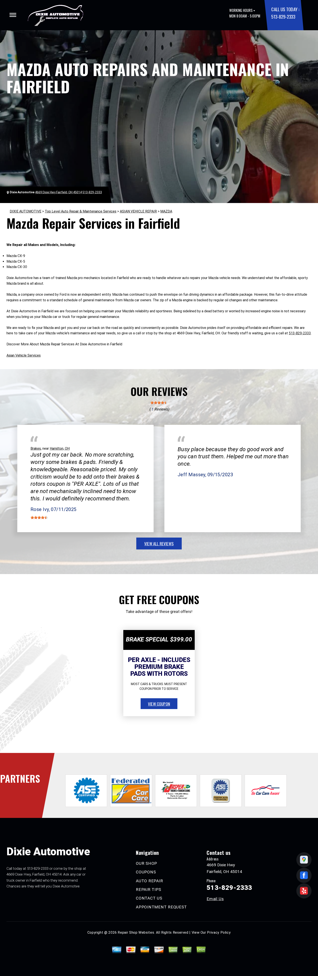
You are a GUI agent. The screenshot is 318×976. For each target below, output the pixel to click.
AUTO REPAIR (149, 880)
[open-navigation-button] (13, 15)
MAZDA (166, 211)
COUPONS (146, 872)
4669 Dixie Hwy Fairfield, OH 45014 (58, 192)
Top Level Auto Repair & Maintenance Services (80, 211)
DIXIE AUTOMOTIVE (25, 211)
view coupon (159, 704)
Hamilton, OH (60, 448)
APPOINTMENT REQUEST (161, 907)
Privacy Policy (219, 932)
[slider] (159, 402)
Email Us (215, 899)
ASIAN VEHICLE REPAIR (138, 211)
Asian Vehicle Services (23, 355)
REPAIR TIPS (148, 889)
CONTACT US (149, 898)
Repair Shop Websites (136, 932)
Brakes (36, 448)
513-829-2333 (283, 16)
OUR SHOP (146, 863)
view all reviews (159, 543)
